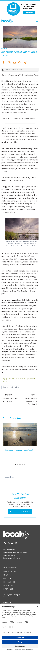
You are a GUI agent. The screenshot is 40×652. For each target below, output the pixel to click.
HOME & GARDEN (9, 571)
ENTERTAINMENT (9, 582)
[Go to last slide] (6, 443)
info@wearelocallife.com (11, 558)
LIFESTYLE (7, 575)
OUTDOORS (7, 578)
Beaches (5, 387)
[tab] (15, 464)
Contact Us (7, 602)
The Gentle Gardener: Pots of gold (10, 398)
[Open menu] (37, 21)
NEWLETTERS (8, 586)
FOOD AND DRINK (10, 568)
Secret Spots (15, 387)
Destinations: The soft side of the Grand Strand (31, 399)
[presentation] (20, 434)
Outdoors (4, 48)
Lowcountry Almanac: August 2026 (19, 450)
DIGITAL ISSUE (8, 589)
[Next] (34, 443)
